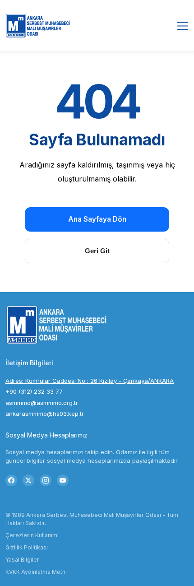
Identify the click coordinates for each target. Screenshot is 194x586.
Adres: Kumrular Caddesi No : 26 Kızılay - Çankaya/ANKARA (89, 380)
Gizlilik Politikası (26, 547)
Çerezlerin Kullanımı (32, 535)
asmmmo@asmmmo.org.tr (41, 402)
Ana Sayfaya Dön (97, 219)
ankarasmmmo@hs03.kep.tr (44, 413)
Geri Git (97, 251)
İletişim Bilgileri (29, 363)
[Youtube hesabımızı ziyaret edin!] (63, 480)
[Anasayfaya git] (39, 26)
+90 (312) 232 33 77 (34, 391)
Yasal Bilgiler (22, 559)
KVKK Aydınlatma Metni (36, 571)
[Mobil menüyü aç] (182, 25)
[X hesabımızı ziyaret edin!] (28, 480)
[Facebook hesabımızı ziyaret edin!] (11, 480)
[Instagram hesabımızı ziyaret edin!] (45, 480)
